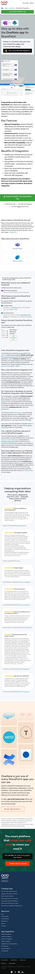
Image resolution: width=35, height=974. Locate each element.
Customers (3, 925)
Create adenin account (17, 863)
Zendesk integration (5, 948)
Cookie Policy (14, 960)
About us (3, 923)
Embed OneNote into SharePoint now (18, 198)
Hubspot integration (5, 941)
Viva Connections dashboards (9, 440)
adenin (3, 355)
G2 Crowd (17, 561)
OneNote (11, 8)
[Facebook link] (12, 972)
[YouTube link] (22, 972)
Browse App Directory (12, 809)
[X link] (15, 972)
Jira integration (4, 950)
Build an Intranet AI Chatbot (7, 896)
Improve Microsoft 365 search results (9, 903)
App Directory (15, 307)
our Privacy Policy (28, 470)
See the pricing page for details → (11, 366)
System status (12, 963)
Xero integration (4, 946)
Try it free (26, 3)
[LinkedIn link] (19, 972)
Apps (6, 8)
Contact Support (5, 916)
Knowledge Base (5, 918)
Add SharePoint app (13, 338)
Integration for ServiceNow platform (9, 943)
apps (19, 206)
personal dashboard (10, 357)
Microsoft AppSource (20, 525)
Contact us (4, 881)
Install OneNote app (19, 11)
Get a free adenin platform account (9, 891)
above (26, 378)
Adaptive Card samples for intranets (9, 893)
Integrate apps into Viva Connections (9, 898)
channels (20, 353)
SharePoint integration (6, 934)
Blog (2, 914)
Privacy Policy (4, 960)
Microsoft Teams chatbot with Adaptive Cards (11, 905)
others (3, 401)
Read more (13, 232)
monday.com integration (6, 939)
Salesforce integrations (6, 936)
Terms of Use (23, 960)
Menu (31, 3)
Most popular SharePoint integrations (9, 901)
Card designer (18, 412)
